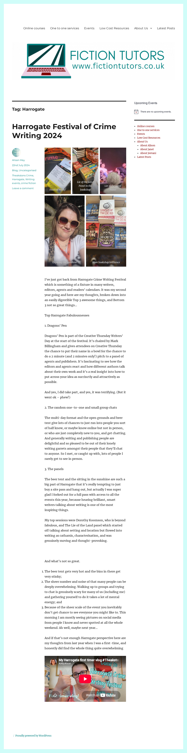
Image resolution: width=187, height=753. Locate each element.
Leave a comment (23, 188)
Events (89, 28)
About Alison (147, 145)
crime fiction (28, 183)
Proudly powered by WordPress (33, 735)
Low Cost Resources (114, 28)
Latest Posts (166, 28)
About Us (141, 28)
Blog (15, 170)
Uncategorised (27, 170)
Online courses (34, 28)
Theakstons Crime (22, 175)
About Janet (147, 149)
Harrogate (18, 179)
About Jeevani (148, 153)
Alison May (18, 160)
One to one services (64, 28)
